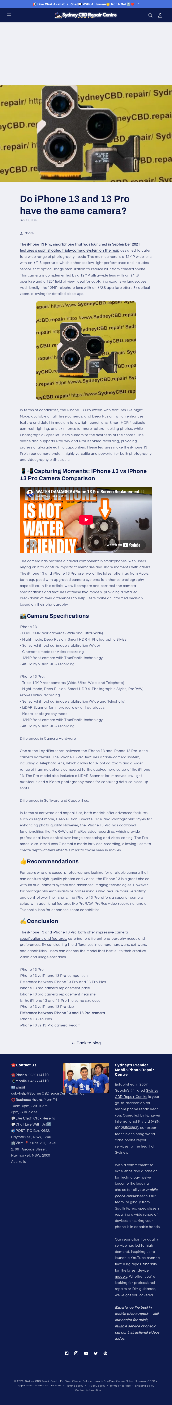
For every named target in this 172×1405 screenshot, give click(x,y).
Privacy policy (96, 1386)
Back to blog (89, 1043)
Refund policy (74, 1386)
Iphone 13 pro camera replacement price (55, 988)
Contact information (88, 1390)
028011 (39, 1075)
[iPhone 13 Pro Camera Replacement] (86, 350)
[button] (9, 15)
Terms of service (120, 1386)
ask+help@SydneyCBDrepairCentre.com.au (48, 1093)
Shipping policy (144, 1386)
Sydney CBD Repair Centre (42, 1381)
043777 (38, 1081)
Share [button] (29, 233)
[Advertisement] (86, 54)
